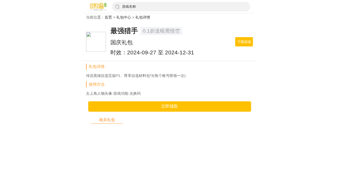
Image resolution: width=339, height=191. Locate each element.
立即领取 (169, 106)
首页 (108, 17)
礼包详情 (142, 17)
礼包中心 (123, 17)
